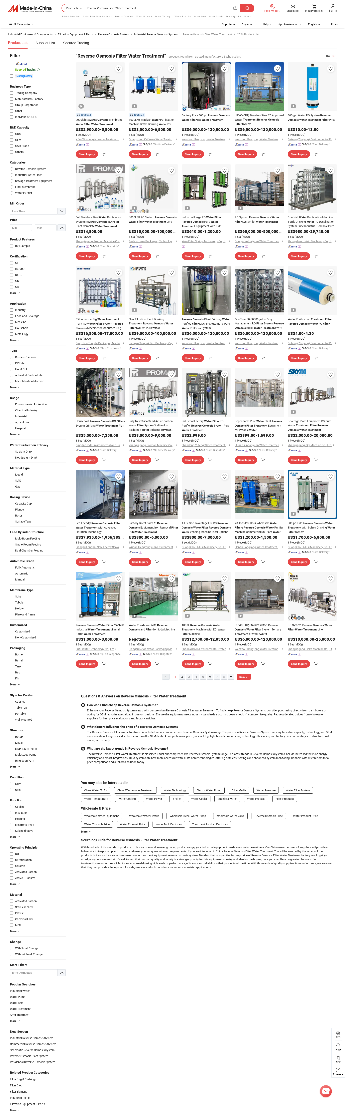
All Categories (21, 24)
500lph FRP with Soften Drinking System (311, 527)
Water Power (154, 799)
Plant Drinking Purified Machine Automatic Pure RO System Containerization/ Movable (206, 323)
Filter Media (239, 790)
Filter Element (18, 1091)
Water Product (144, 16)
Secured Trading (76, 42)
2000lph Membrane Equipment (99, 122)
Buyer (245, 24)
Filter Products (285, 799)
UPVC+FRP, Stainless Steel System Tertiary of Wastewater (258, 629)
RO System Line (310, 627)
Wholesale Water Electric (144, 816)
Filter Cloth (16, 1085)
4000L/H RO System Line (153, 219)
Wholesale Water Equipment (101, 816)
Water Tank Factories (169, 824)
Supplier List (45, 42)
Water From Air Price (132, 824)
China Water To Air (95, 790)
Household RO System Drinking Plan (100, 423)
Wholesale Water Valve (230, 816)
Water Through (163, 16)
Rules (334, 24)
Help (266, 24)
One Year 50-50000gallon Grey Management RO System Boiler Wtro (259, 323)
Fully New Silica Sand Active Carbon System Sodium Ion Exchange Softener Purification (153, 425)
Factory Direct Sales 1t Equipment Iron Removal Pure (153, 527)
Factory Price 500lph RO (206, 117)
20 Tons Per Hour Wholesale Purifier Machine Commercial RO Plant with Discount (259, 527)
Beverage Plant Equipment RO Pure (309, 425)
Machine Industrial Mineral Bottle (100, 629)
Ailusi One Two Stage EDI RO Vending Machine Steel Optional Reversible (206, 527)
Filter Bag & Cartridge (23, 1079)
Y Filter (176, 799)
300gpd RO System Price (311, 117)
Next (242, 676)
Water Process (256, 799)
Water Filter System (298, 790)
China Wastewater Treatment (135, 790)
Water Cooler (199, 799)
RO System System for (257, 219)
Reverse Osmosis (124, 16)
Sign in (333, 10)
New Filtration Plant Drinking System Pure (151, 323)
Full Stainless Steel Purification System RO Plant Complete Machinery (99, 221)
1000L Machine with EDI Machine (203, 629)
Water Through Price (97, 824)
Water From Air (182, 16)
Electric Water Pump (208, 790)
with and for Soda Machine (152, 627)
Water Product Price (305, 816)
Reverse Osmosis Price (269, 816)
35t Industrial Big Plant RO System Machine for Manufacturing (99, 323)
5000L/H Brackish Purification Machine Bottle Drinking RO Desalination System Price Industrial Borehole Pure (151, 122)
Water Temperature (96, 799)
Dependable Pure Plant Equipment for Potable (258, 425)
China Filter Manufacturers (97, 16)
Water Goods (216, 16)
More (84, 831)
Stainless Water (227, 799)
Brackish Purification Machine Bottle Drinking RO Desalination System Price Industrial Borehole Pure (311, 221)
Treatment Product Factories (210, 824)
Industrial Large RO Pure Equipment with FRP (201, 221)
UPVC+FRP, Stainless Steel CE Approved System (259, 119)
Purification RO (310, 321)
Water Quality (233, 16)
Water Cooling (127, 799)
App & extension (288, 24)
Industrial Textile (20, 1098)
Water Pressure (266, 790)
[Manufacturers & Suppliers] (30, 8)
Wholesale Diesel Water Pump (188, 816)
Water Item (200, 16)
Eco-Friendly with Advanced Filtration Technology (98, 527)
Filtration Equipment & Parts (27, 1104)
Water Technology (175, 790)
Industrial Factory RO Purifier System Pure (205, 425)
